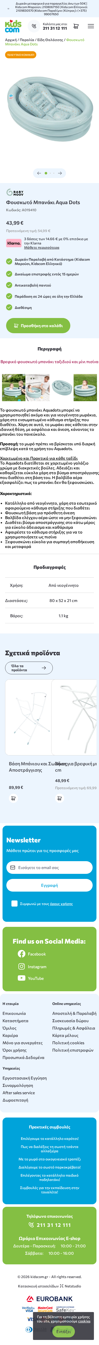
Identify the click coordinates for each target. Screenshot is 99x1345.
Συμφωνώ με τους (46, 903)
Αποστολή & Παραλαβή (74, 1013)
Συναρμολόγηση (18, 1085)
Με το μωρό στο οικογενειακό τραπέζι (50, 1159)
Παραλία (27, 40)
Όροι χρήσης (15, 1050)
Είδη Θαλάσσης (50, 40)
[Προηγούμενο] (39, 173)
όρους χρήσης (61, 903)
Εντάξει (63, 1331)
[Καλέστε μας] (35, 26)
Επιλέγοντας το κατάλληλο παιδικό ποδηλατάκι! (49, 1177)
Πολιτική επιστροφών (72, 1050)
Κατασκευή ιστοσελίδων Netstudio (49, 1286)
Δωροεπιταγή (15, 1100)
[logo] (13, 26)
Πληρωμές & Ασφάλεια (73, 1027)
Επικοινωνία (14, 1013)
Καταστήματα (15, 1020)
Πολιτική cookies (68, 1042)
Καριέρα (10, 1035)
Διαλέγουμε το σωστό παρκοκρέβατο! (49, 1167)
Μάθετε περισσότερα (41, 247)
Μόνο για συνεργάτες (23, 1042)
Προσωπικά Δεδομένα (23, 1057)
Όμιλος (9, 1027)
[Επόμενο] (60, 173)
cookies (84, 1321)
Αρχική (11, 40)
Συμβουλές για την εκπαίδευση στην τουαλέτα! (49, 1189)
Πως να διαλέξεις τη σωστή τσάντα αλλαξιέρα (49, 1148)
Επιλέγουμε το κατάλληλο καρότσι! (49, 1138)
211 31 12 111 (54, 1225)
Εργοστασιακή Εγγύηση (25, 1077)
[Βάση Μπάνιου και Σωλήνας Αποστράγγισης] (43, 717)
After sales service (19, 1092)
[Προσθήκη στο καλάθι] (13, 798)
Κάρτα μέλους (65, 1035)
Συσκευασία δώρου (70, 1020)
